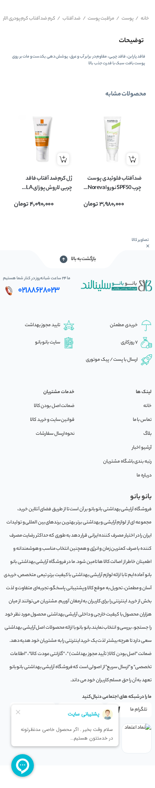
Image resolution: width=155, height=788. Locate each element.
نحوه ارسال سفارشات (55, 434)
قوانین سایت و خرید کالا (52, 420)
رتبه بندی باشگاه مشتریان (127, 462)
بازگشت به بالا (83, 259)
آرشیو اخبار (142, 448)
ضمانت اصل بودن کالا (54, 406)
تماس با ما (142, 420)
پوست (125, 19)
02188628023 (39, 290)
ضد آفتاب (69, 19)
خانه (142, 19)
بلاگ (147, 434)
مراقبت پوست (98, 19)
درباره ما (144, 475)
